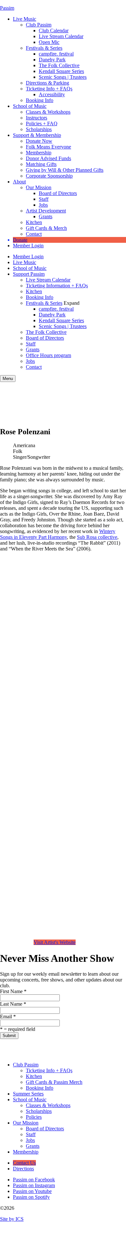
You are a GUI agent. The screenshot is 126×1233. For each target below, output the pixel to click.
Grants (45, 216)
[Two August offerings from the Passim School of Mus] (45, 1048)
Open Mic (49, 42)
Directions (23, 1168)
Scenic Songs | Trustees (63, 77)
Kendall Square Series (61, 71)
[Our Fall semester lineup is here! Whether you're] (9, 1048)
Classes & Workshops (48, 112)
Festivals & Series (44, 48)
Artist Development (46, 210)
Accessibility (52, 94)
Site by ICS (12, 1219)
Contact (34, 234)
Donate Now (39, 141)
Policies (34, 1117)
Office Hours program (48, 355)
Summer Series (28, 1093)
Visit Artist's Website (55, 942)
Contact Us (24, 1163)
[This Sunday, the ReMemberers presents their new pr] (27, 1048)
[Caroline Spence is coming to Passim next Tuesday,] (117, 1048)
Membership (38, 152)
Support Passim (29, 274)
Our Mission (38, 187)
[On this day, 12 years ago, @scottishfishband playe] (81, 1048)
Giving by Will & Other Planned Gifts (64, 170)
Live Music (24, 19)
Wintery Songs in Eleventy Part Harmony (57, 534)
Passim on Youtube (32, 1191)
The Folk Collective (59, 65)
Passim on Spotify (31, 1197)
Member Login (28, 245)
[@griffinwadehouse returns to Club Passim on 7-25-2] (63, 1048)
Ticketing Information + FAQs (57, 285)
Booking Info (39, 100)
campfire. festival (56, 54)
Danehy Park (52, 59)
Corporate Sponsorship (49, 176)
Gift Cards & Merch (46, 228)
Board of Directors (58, 193)
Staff (43, 199)
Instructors (36, 117)
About (19, 181)
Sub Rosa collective (97, 537)
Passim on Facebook (34, 1179)
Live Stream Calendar (61, 36)
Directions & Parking (47, 83)
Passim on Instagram (34, 1185)
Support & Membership (37, 135)
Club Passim (38, 24)
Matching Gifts (41, 164)
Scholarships (39, 129)
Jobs (43, 205)
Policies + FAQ (42, 123)
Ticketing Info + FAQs (49, 88)
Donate (20, 239)
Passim (7, 8)
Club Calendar (53, 30)
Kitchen (34, 222)
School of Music (30, 106)
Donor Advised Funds (48, 158)
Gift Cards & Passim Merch (54, 1082)
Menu (8, 378)
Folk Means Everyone (48, 146)
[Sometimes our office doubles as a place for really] (99, 1048)
